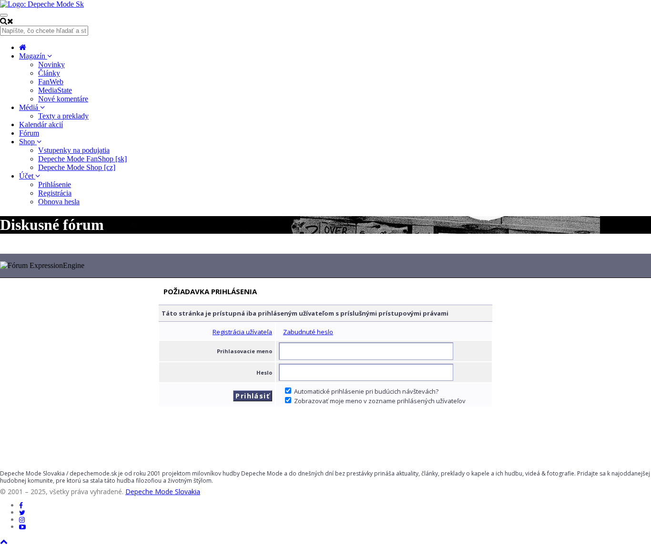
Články (49, 73)
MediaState (55, 90)
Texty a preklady (63, 116)
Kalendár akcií (41, 124)
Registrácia (54, 193)
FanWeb (50, 82)
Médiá (29, 107)
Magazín (33, 56)
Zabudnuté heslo (308, 332)
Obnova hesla (59, 202)
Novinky (51, 64)
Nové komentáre (63, 99)
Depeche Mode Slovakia (162, 491)
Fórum (29, 133)
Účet (27, 176)
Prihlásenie (54, 184)
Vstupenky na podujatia (74, 150)
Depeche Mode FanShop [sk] (82, 159)
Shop (28, 142)
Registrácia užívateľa (242, 332)
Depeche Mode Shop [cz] (76, 167)
